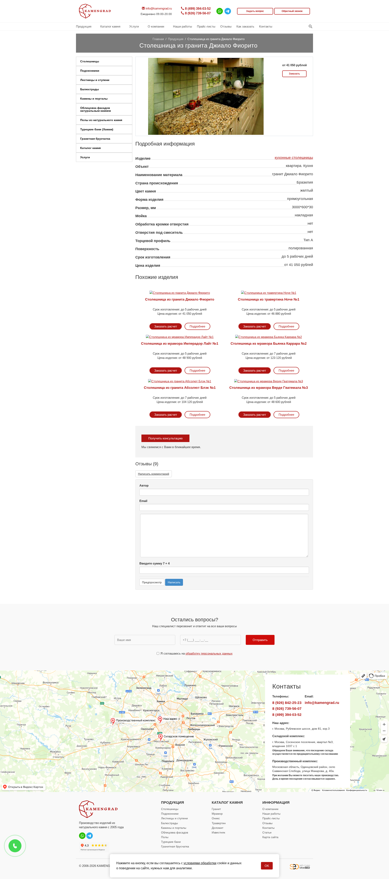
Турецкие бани (171, 841)
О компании (270, 809)
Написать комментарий (153, 473)
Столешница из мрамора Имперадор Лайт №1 (179, 343)
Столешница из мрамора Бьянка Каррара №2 (269, 343)
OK (267, 865)
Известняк (218, 832)
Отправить (260, 640)
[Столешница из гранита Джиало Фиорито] (206, 96)
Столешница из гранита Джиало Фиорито (179, 299)
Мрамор (217, 813)
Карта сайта (270, 837)
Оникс (216, 818)
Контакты (268, 827)
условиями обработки (200, 863)
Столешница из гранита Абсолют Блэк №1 (180, 388)
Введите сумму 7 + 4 (154, 563)
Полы (164, 837)
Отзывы (267, 823)
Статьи (266, 832)
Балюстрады (169, 823)
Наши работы (271, 813)
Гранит (216, 809)
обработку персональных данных (209, 653)
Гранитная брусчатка (175, 846)
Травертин (219, 823)
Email (143, 501)
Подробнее (197, 326)
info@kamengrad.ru (158, 8)
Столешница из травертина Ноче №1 (268, 299)
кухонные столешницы (294, 158)
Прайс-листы (271, 818)
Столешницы (169, 809)
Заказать (294, 73)
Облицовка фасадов (174, 832)
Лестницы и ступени (174, 818)
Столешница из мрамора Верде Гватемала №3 (268, 388)
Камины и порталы (173, 827)
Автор (144, 485)
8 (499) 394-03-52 (197, 8)
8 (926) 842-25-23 (286, 702)
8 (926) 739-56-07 (197, 13)
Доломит (217, 827)
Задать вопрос (255, 11)
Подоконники (169, 813)
